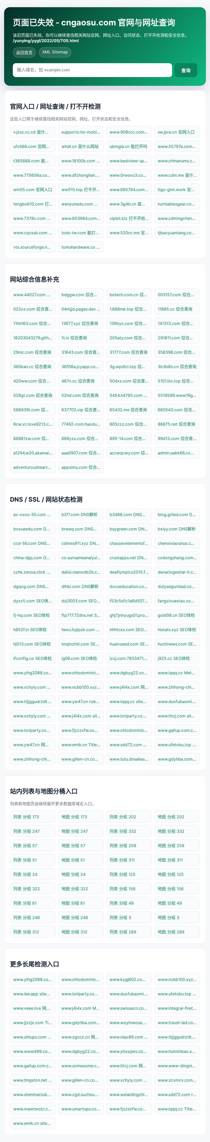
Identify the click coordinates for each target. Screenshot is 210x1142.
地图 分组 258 (171, 845)
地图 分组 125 (171, 874)
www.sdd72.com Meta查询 (131, 744)
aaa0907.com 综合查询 (82, 452)
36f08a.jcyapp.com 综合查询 (82, 366)
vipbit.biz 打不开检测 (129, 218)
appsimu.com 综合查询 (82, 467)
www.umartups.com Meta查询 (82, 1108)
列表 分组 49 (122, 903)
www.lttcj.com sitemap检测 (179, 715)
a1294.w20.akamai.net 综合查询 (34, 452)
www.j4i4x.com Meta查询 (82, 1008)
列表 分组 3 (120, 917)
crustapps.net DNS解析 (131, 557)
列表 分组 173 (26, 816)
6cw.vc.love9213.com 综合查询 (34, 424)
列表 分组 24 (25, 874)
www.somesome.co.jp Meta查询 (82, 1065)
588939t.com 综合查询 (34, 409)
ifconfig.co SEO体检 (32, 658)
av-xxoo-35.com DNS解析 (34, 514)
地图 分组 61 (73, 903)
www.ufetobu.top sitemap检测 (179, 993)
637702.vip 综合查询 (81, 409)
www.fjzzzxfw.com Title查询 (82, 730)
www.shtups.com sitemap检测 (34, 1037)
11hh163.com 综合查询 (34, 323)
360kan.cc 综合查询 (32, 366)
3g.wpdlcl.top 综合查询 (131, 366)
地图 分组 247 (74, 831)
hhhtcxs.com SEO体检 (131, 629)
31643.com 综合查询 (81, 352)
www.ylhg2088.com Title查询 (34, 979)
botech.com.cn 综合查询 (131, 294)
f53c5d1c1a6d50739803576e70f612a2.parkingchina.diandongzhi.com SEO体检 (131, 600)
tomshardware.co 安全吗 (82, 247)
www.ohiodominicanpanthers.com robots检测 (82, 672)
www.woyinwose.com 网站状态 (131, 1022)
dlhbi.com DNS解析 (80, 586)
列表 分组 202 (123, 816)
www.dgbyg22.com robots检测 (131, 672)
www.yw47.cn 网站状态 (34, 744)
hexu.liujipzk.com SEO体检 (82, 629)
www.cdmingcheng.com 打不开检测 (179, 218)
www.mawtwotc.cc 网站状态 (34, 1108)
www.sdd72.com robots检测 (179, 1094)
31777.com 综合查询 (129, 352)
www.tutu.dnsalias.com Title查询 (131, 759)
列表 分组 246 (26, 917)
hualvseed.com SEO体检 (131, 644)
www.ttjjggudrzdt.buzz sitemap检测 (34, 701)
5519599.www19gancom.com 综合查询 (179, 395)
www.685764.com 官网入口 (131, 189)
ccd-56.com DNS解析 (34, 543)
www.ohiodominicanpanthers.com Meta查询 (82, 979)
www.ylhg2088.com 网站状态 (34, 672)
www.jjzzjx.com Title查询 (34, 1022)
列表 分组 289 (123, 931)
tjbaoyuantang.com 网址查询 (179, 232)
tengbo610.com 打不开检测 (34, 204)
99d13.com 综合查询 (177, 438)
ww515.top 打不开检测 (82, 189)
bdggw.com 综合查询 (81, 294)
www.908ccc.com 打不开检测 (131, 132)
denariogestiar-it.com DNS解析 (179, 572)
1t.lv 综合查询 (74, 337)
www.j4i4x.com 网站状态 (131, 687)
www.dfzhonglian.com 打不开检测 (82, 175)
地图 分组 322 (74, 888)
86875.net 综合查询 (176, 424)
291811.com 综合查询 (178, 337)
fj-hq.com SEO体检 (31, 615)
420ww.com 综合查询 (34, 380)
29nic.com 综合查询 (32, 352)
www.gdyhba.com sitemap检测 (82, 1022)
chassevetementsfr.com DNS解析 (131, 543)
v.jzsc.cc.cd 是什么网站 (34, 132)
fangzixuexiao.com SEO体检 (179, 600)
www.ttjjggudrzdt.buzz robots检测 (179, 1037)
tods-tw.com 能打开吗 (82, 232)
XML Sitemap (55, 51)
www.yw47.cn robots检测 (82, 701)
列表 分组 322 (26, 888)
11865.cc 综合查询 (175, 309)
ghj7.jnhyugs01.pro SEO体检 (131, 615)
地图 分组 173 (74, 816)
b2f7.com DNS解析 (79, 514)
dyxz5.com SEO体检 (32, 600)
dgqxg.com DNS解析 (33, 586)
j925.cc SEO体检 (174, 658)
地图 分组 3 (168, 917)
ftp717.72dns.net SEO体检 (82, 615)
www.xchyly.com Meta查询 (34, 715)
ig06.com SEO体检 (79, 658)
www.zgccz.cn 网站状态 (82, 1037)
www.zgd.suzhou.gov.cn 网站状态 (82, 1094)
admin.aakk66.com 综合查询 (179, 452)
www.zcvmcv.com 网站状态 (179, 1080)
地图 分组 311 (170, 860)
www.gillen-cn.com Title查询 (82, 759)
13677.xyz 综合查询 (79, 323)
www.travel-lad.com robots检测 (179, 1022)
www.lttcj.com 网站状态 (131, 1065)
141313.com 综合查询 (178, 323)
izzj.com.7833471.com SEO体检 (131, 658)
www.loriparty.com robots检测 (82, 993)
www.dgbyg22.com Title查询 (82, 1051)
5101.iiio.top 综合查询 (178, 380)
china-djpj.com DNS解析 (34, 557)
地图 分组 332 (171, 831)
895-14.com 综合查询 (130, 438)
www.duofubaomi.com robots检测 (131, 993)
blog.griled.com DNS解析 (179, 514)
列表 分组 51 (25, 860)
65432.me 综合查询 (128, 409)
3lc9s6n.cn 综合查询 (177, 366)
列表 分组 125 (122, 874)
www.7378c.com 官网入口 (34, 218)
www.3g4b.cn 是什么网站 (131, 204)
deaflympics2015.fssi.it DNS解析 (131, 572)
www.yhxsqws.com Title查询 (131, 1051)
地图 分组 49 (170, 903)
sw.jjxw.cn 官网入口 (176, 132)
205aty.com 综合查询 (130, 337)
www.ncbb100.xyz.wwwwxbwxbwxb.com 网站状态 (82, 687)
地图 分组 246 (74, 917)
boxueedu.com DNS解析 (34, 528)
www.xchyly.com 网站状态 (34, 687)
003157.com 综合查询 (178, 294)
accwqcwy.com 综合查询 (131, 452)
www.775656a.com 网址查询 (34, 175)
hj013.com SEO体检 (32, 644)
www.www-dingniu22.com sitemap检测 (179, 1065)
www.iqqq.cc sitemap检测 (131, 701)
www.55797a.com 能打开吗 (179, 146)
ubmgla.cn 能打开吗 (128, 146)
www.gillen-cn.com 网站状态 (82, 1080)
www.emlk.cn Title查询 (82, 744)
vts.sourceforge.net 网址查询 (34, 247)
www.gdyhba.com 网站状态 (179, 759)
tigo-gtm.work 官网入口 (179, 189)
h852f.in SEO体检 (30, 629)
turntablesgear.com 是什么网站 (179, 204)
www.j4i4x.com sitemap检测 (82, 715)
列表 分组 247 (26, 831)
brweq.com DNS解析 (81, 528)
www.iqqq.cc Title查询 (179, 1108)
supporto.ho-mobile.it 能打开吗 (82, 132)
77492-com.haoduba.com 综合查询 (82, 424)
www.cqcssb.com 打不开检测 (34, 232)
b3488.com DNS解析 (130, 514)
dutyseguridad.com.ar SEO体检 (179, 586)
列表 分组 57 (25, 845)
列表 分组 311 (122, 860)
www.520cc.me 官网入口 (131, 232)
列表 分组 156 (122, 888)
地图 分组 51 (73, 860)
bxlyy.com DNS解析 (177, 528)
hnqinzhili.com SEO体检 (82, 644)
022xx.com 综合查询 (33, 309)
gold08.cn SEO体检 (176, 615)
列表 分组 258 (123, 845)
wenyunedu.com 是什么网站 (82, 204)
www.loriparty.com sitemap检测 (131, 715)
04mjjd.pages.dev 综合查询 (82, 309)
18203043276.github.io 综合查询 (34, 337)
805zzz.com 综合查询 (130, 424)
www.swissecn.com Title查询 (131, 1008)
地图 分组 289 (171, 931)
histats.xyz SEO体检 (177, 629)
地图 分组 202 (171, 816)
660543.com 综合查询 (179, 409)
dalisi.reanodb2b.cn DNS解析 (82, 572)
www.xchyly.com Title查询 (131, 1080)
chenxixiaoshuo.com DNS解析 (179, 543)
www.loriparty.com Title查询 (34, 730)
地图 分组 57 (73, 845)
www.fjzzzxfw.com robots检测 (131, 1108)
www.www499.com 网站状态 (34, 1051)
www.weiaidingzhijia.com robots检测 (131, 1094)
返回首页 (24, 52)
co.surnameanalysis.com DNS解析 (82, 557)
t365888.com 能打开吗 (34, 160)
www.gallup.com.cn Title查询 (179, 730)
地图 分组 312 (74, 931)
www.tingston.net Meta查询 (34, 1080)
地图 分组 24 (73, 874)
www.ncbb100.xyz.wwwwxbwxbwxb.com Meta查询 (179, 979)
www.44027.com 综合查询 (34, 294)
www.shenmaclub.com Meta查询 (34, 1094)
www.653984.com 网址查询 (82, 218)
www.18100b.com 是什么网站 (82, 160)
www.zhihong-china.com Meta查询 (179, 687)
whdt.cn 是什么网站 (80, 146)
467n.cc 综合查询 (77, 380)
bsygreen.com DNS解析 (131, 528)
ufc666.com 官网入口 (33, 146)
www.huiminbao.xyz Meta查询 (179, 1051)
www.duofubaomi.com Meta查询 (179, 701)
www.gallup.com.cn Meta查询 (34, 1065)
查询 (186, 70)
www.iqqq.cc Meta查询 (179, 672)
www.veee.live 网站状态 (34, 1008)
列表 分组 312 (26, 931)
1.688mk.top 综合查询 (130, 309)
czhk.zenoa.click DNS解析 (34, 572)
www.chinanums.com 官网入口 (179, 160)
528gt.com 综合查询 (32, 395)
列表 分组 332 (123, 831)
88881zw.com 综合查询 (34, 438)
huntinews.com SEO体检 (179, 644)
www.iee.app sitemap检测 (34, 993)
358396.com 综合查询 (179, 352)
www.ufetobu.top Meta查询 (179, 744)
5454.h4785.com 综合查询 (131, 395)
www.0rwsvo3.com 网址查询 (131, 175)
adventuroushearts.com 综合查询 (34, 467)
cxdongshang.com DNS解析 (179, 557)
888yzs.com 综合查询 (82, 438)
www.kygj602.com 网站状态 (131, 979)
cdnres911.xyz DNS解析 (82, 543)
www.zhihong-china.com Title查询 (34, 759)
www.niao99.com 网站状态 (131, 1037)
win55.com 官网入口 (32, 189)
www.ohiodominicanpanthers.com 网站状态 (131, 730)
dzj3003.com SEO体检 (82, 600)
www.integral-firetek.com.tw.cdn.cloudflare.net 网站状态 (179, 1008)
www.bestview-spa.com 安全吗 (131, 160)
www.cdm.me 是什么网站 (179, 175)
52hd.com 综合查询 (80, 395)
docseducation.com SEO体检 (131, 586)
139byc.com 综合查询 (130, 323)
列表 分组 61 (25, 903)
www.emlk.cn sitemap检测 (34, 1123)
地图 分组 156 (171, 888)
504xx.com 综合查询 (129, 380)
